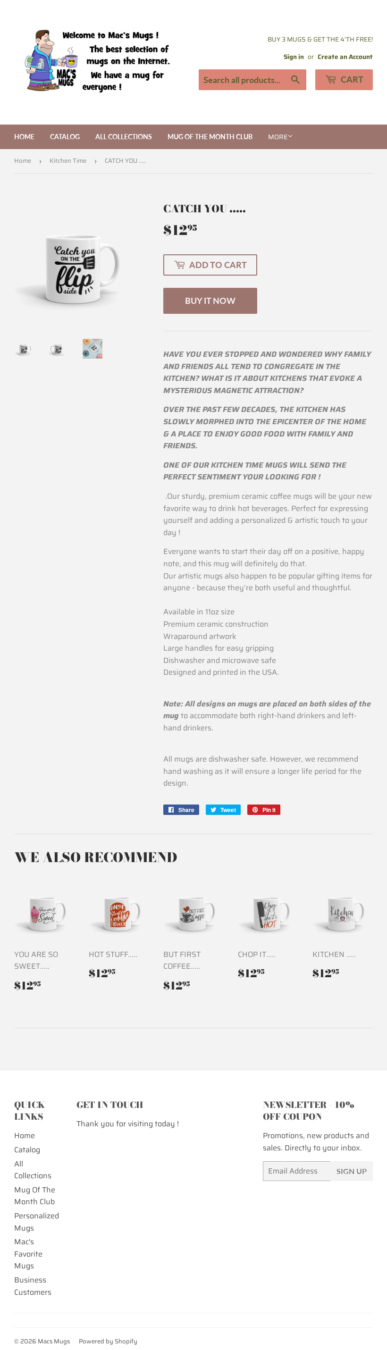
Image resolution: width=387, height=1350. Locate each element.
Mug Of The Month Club (210, 137)
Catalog (65, 137)
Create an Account (345, 57)
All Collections (123, 137)
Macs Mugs (54, 1341)
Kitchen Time (68, 161)
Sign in (294, 57)
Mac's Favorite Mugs (28, 1254)
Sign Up (352, 1170)
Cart (351, 79)
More (277, 137)
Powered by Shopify (108, 1341)
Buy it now (210, 300)
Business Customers (32, 1286)
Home (24, 137)
